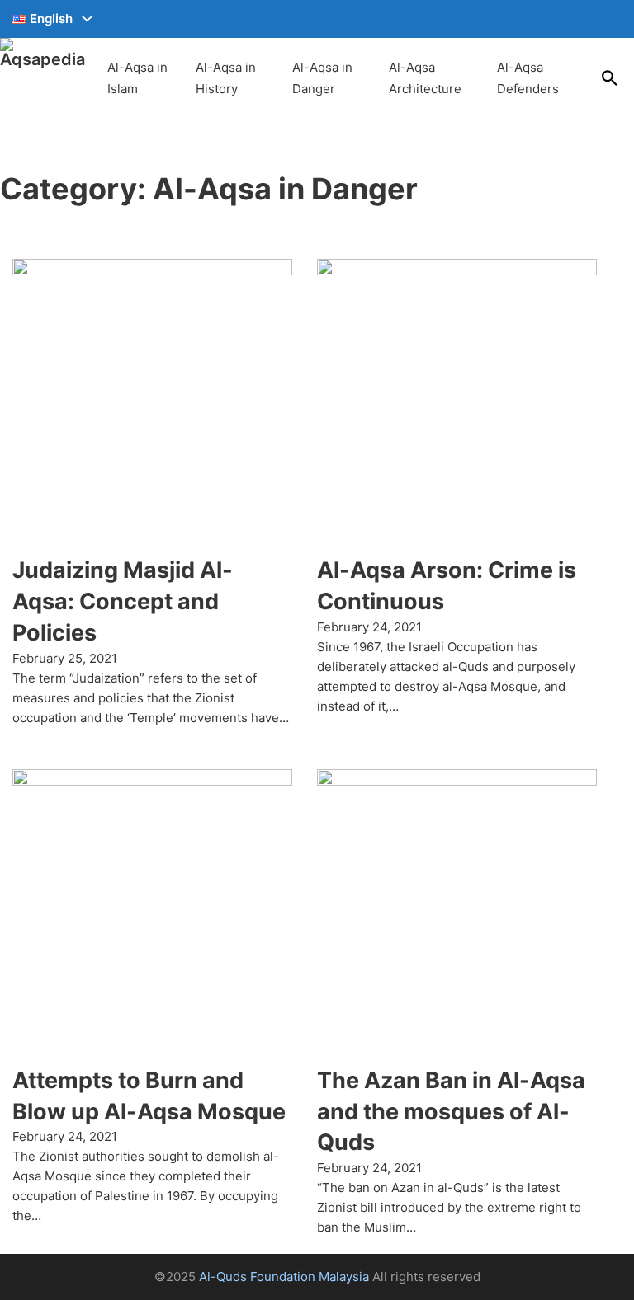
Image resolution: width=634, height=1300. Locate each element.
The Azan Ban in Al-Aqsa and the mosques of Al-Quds (451, 1112)
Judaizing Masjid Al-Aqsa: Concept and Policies (122, 601)
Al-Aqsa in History (226, 77)
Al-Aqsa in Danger (322, 77)
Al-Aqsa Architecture (425, 77)
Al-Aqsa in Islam (137, 77)
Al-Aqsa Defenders (528, 77)
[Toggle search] (609, 78)
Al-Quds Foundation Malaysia (284, 1276)
